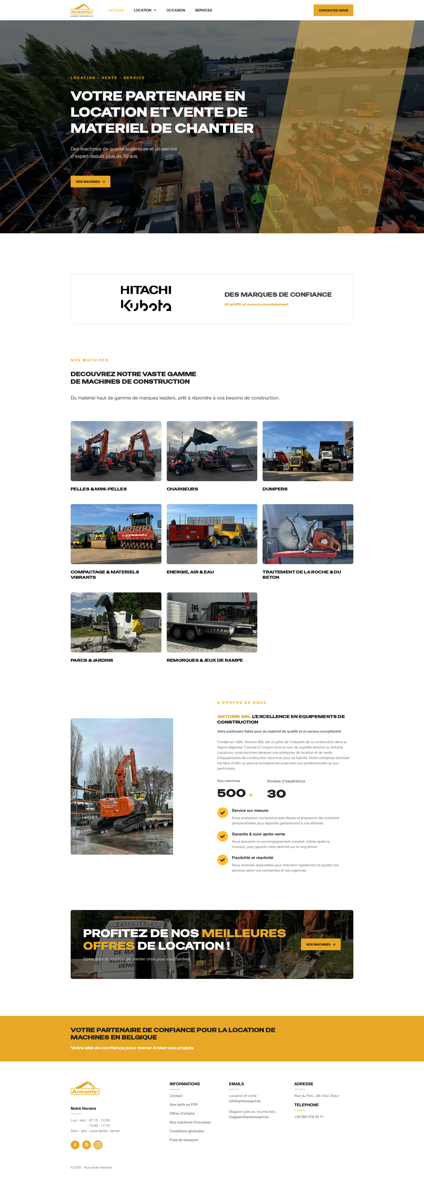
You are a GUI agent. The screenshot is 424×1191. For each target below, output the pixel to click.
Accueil (116, 10)
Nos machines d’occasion (190, 1122)
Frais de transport (184, 1140)
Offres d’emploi (182, 1113)
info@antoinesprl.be (245, 1101)
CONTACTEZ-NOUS (333, 10)
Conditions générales (187, 1131)
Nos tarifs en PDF (184, 1104)
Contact (176, 1095)
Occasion (176, 10)
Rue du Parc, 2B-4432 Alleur (316, 1096)
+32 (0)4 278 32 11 (309, 1116)
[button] (145, 10)
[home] (82, 10)
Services (203, 10)
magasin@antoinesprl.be (249, 1117)
